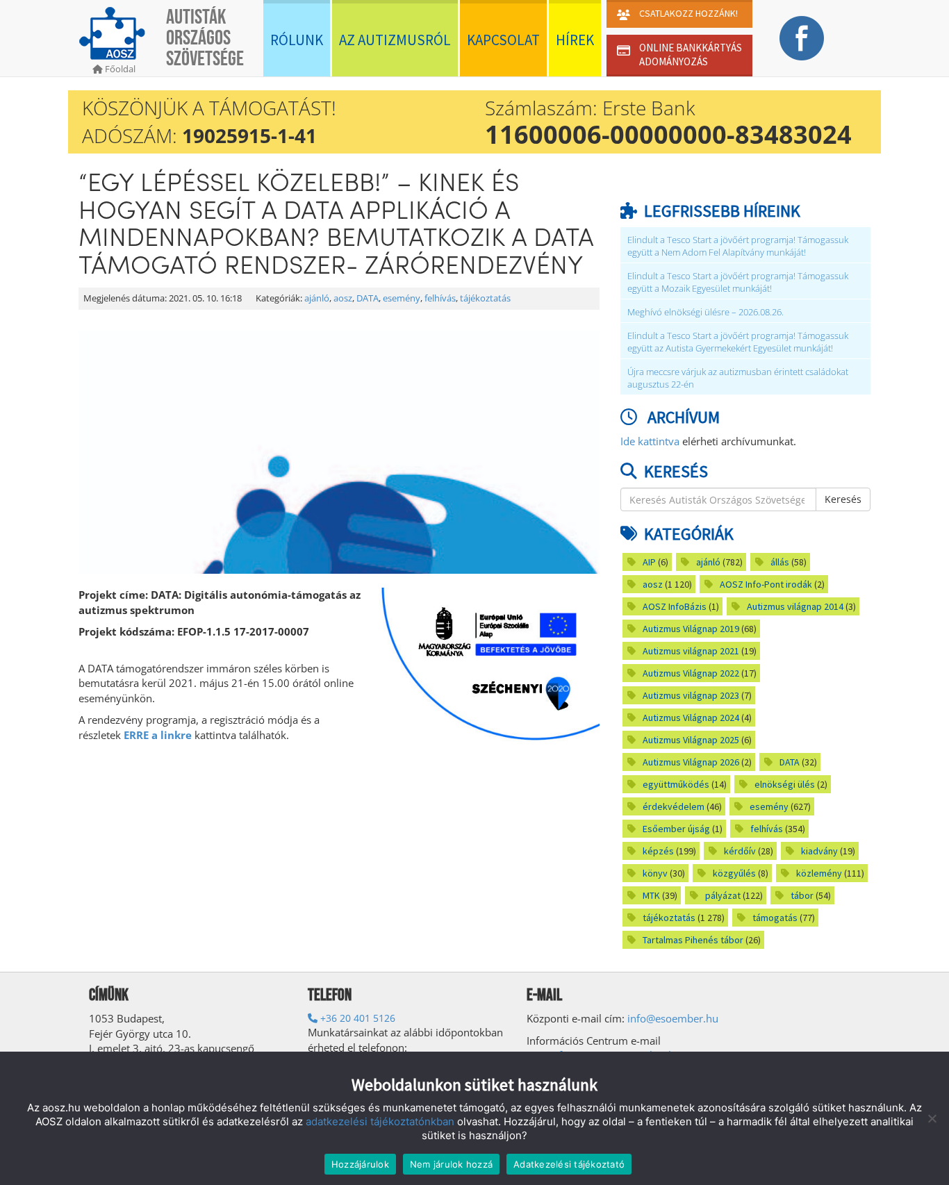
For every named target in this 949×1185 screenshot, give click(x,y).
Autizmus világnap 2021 (691, 651)
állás (779, 562)
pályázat (723, 895)
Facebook (801, 38)
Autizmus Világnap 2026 (691, 762)
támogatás (775, 917)
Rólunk (296, 40)
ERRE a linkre (158, 735)
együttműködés (676, 784)
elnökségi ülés (784, 784)
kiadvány (819, 851)
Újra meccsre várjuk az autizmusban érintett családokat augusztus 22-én (737, 378)
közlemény (819, 873)
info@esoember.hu (672, 1018)
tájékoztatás (485, 298)
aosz (342, 298)
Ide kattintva (649, 441)
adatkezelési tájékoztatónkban (380, 1121)
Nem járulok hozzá (451, 1164)
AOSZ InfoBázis (675, 606)
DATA (367, 298)
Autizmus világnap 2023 (691, 695)
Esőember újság (676, 828)
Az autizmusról (395, 40)
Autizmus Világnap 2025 (691, 740)
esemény (401, 298)
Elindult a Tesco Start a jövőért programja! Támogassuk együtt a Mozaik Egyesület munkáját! (737, 282)
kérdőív (740, 851)
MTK (651, 895)
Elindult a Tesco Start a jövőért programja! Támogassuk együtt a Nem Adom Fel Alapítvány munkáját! (737, 246)
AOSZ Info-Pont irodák (766, 584)
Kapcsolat (503, 40)
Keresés (843, 499)
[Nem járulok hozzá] (932, 1118)
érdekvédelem (673, 806)
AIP (649, 562)
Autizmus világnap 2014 (795, 606)
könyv (655, 873)
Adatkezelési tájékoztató (569, 1164)
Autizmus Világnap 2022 (691, 673)
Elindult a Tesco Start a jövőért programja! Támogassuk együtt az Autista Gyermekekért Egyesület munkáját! (737, 342)
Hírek (575, 40)
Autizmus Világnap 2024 (691, 717)
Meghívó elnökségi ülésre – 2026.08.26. (705, 312)
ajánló (316, 298)
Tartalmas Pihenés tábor (693, 940)
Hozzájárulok (360, 1164)
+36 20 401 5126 (356, 1018)
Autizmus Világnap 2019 (691, 628)
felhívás (440, 298)
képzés (658, 851)
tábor (802, 895)
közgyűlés (734, 873)
